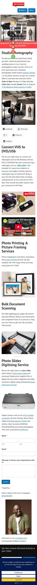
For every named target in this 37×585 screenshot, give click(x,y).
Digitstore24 (22, 538)
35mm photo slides (19, 373)
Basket (23, 10)
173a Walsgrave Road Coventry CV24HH (17, 87)
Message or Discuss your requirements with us (18, 461)
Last (21, 444)
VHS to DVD (21, 165)
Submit (6, 482)
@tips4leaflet (7, 496)
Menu (32, 10)
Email (4, 449)
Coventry (5, 171)
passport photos (29, 72)
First (3, 444)
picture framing (11, 259)
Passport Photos (20, 421)
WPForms (24, 429)
